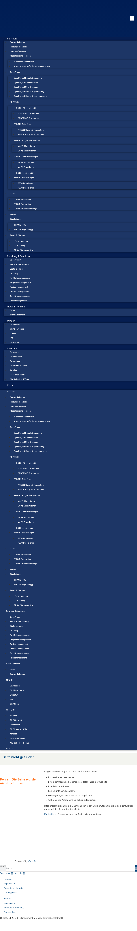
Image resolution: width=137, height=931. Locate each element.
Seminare (12, 38)
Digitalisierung (16, 269)
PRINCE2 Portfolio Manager (26, 157)
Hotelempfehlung (17, 375)
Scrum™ (13, 214)
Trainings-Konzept (18, 47)
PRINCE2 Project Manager (25, 108)
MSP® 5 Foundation (26, 146)
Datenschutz (10, 892)
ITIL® (12, 194)
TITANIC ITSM (20, 225)
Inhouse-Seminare (18, 51)
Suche (3, 866)
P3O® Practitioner (26, 188)
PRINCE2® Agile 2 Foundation (31, 130)
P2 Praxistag (19, 246)
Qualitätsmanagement (20, 296)
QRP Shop (14, 342)
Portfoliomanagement (20, 278)
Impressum (9, 883)
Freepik (32, 861)
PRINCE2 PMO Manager (24, 177)
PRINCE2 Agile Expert (23, 124)
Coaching (14, 273)
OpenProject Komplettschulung (28, 78)
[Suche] (136, 868)
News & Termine (16, 306)
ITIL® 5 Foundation (22, 204)
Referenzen (15, 361)
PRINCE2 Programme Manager (27, 140)
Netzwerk (14, 352)
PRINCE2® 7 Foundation (28, 114)
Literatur (14, 333)
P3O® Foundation (25, 183)
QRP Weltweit (16, 357)
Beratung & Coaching (18, 256)
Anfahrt (13, 370)
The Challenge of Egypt (24, 229)
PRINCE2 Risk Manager (24, 173)
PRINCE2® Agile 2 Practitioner (31, 134)
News (12, 310)
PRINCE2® (14, 102)
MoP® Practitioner (26, 167)
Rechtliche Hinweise (14, 888)
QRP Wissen (15, 324)
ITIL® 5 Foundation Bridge (25, 209)
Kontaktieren (50, 814)
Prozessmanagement (19, 292)
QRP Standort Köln (18, 366)
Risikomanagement (18, 301)
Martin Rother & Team (19, 379)
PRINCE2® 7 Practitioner (28, 118)
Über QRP (12, 348)
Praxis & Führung (17, 235)
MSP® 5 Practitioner (27, 151)
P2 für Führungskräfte (23, 250)
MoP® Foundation (26, 162)
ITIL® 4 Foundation (22, 200)
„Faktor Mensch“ (21, 241)
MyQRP (11, 320)
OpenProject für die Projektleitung (29, 92)
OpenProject (15, 72)
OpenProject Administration (26, 82)
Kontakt (11, 385)
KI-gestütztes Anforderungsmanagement (32, 66)
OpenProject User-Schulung (26, 87)
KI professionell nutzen (20, 56)
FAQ (12, 338)
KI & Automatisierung (19, 264)
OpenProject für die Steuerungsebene (30, 96)
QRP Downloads (17, 329)
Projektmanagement (19, 287)
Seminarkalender (17, 42)
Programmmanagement (20, 282)
